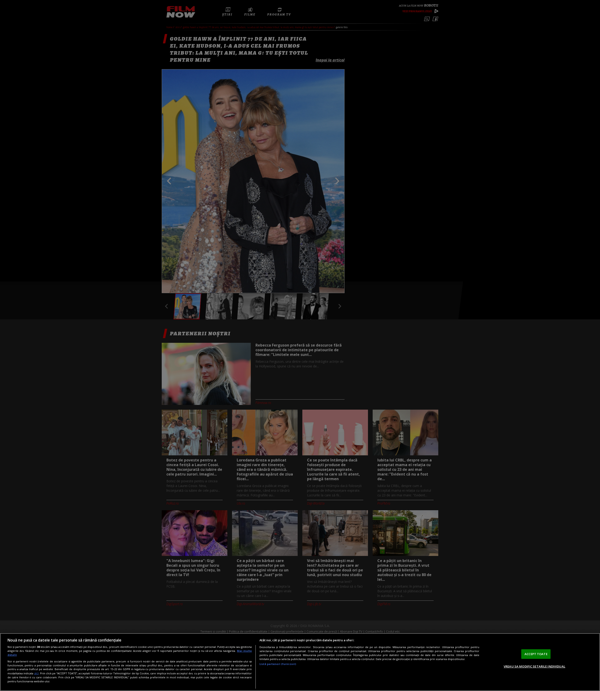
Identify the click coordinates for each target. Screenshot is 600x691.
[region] (300, 662)
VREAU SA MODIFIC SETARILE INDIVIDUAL (534, 666)
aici (36, 673)
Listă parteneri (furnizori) (277, 664)
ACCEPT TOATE (536, 654)
